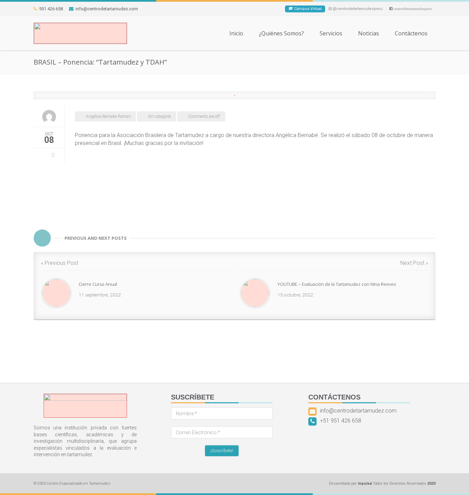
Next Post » (414, 263)
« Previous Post (59, 263)
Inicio (236, 33)
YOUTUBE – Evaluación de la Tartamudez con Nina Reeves (336, 284)
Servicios (331, 33)
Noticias (368, 33)
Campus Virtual (307, 9)
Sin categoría (159, 116)
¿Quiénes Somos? (281, 33)
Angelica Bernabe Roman (108, 116)
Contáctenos (411, 33)
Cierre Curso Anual (98, 284)
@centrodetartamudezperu (357, 9)
